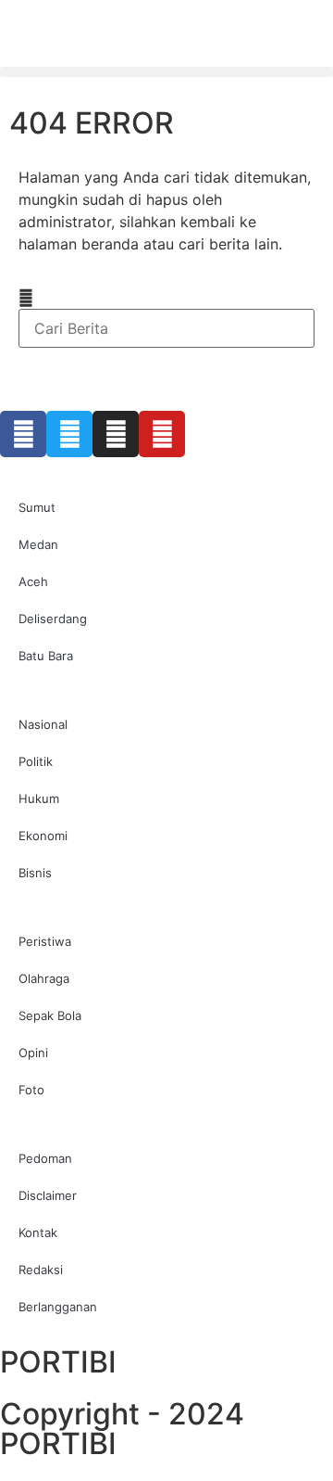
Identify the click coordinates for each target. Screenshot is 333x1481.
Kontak (37, 1232)
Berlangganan (57, 1306)
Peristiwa (44, 941)
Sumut (37, 507)
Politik (35, 761)
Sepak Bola (49, 1015)
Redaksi (40, 1269)
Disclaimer (47, 1195)
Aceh (33, 581)
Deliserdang (52, 618)
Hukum (38, 798)
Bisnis (35, 872)
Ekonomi (43, 835)
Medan (38, 544)
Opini (33, 1052)
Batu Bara (45, 655)
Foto (31, 1089)
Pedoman (45, 1158)
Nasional (43, 724)
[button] (166, 72)
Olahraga (43, 978)
